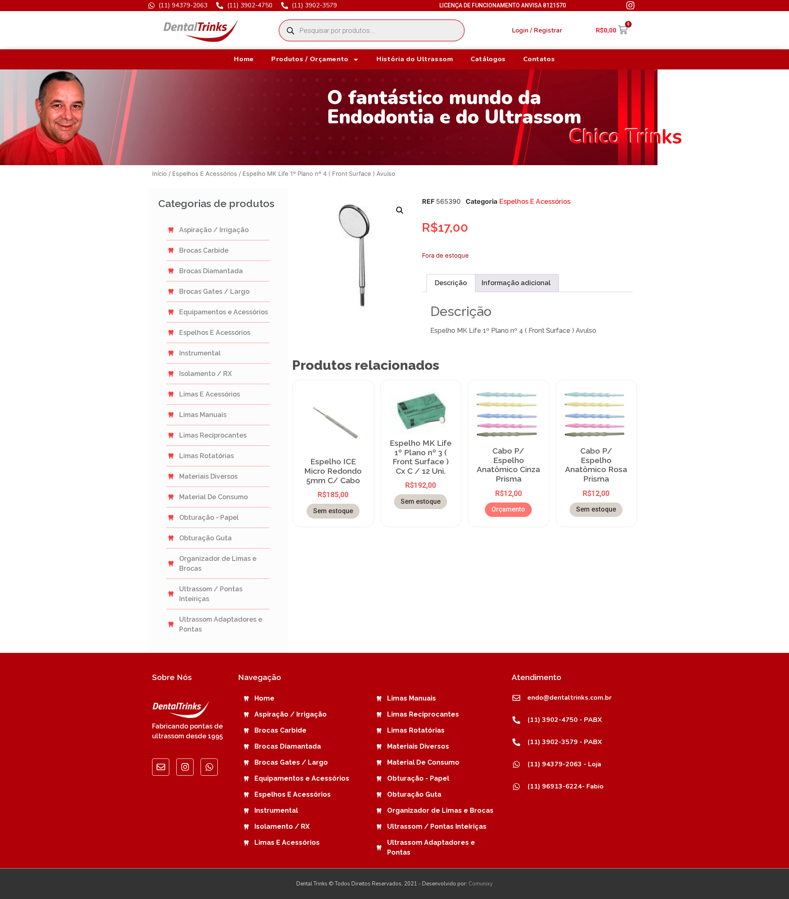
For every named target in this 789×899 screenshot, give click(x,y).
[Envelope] (160, 767)
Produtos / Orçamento (309, 59)
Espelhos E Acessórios (204, 173)
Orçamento (508, 509)
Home (244, 59)
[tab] (451, 283)
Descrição (451, 283)
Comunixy (480, 883)
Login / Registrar (537, 30)
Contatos (539, 59)
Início (159, 173)
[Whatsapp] (209, 767)
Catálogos (488, 59)
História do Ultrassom (414, 59)
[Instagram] (185, 767)
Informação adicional (516, 283)
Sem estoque (333, 511)
